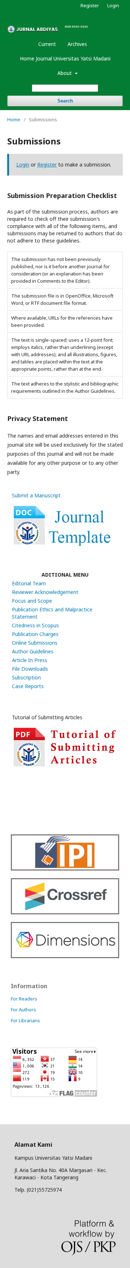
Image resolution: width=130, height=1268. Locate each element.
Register (90, 5)
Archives (77, 44)
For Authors (23, 1009)
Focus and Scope (32, 600)
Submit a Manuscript (36, 495)
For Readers (24, 998)
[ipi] (65, 868)
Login (113, 5)
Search (65, 101)
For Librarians (25, 1020)
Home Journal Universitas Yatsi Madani (65, 58)
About (65, 72)
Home (13, 119)
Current (47, 44)
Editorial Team (29, 583)
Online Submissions (34, 642)
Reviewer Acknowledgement (45, 592)
